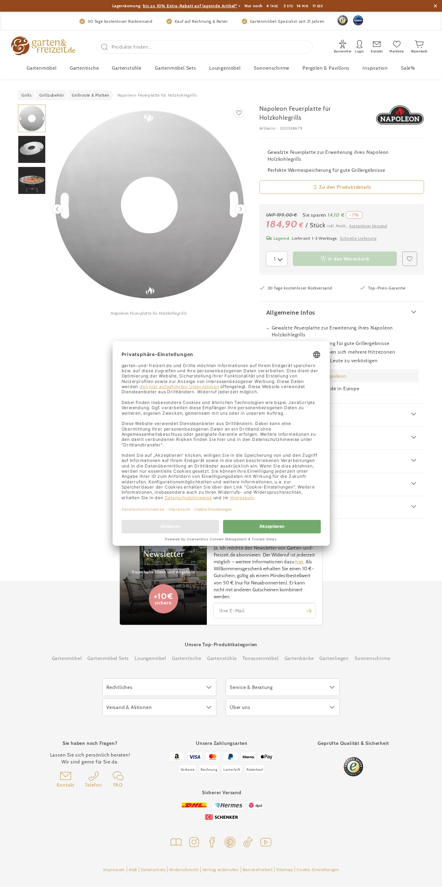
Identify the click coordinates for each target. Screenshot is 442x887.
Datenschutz (153, 869)
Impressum (114, 869)
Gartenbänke (299, 658)
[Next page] (241, 209)
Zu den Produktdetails (345, 187)
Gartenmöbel (67, 658)
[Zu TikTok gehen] (247, 843)
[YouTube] (265, 843)
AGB (133, 869)
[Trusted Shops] (342, 20)
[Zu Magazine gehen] (176, 843)
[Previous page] (57, 209)
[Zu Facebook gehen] (212, 843)
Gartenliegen (334, 658)
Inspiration (375, 68)
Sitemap (284, 869)
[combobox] (277, 259)
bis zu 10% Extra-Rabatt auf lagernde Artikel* (190, 5)
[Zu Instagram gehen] (194, 843)
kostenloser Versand (368, 225)
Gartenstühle (127, 68)
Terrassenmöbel (260, 658)
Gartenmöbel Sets (175, 68)
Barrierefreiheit (258, 869)
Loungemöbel (225, 68)
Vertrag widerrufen (220, 869)
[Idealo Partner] (358, 20)
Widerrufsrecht (183, 869)
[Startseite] (43, 47)
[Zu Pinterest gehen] (230, 843)
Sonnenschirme (271, 68)
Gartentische (84, 68)
